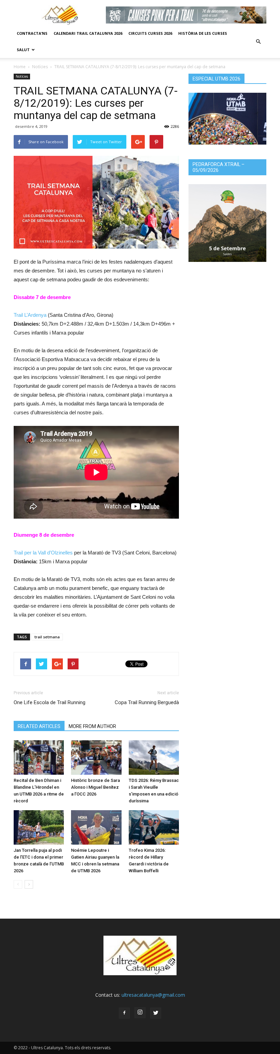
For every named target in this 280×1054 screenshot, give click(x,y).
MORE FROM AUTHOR (92, 726)
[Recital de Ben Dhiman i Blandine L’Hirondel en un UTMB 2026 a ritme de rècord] (39, 757)
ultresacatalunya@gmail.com (153, 995)
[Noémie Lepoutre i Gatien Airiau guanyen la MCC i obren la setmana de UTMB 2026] (96, 827)
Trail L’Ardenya (30, 315)
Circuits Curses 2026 (150, 33)
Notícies (40, 67)
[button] (258, 41)
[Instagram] (140, 1012)
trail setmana (47, 636)
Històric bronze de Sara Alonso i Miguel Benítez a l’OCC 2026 (95, 787)
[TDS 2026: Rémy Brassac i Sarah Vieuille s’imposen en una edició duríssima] (154, 757)
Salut (23, 49)
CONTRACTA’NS (32, 33)
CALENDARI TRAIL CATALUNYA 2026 (88, 33)
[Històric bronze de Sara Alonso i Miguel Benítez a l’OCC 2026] (96, 757)
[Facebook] (124, 1013)
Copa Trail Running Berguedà (147, 702)
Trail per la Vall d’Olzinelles (43, 552)
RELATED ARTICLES (39, 726)
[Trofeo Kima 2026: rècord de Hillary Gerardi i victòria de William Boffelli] (154, 827)
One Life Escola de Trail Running (49, 702)
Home (20, 67)
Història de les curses (202, 33)
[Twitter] (155, 1013)
